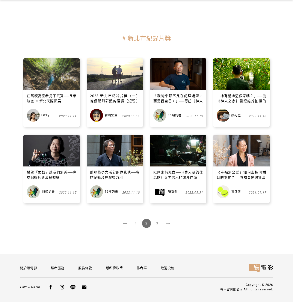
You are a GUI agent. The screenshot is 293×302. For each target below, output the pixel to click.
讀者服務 (58, 268)
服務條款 (85, 268)
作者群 (142, 268)
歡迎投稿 (167, 268)
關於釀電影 (28, 268)
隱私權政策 (114, 268)
